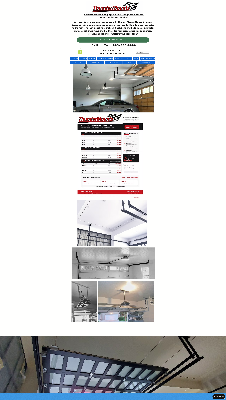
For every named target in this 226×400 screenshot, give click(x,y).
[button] (80, 51)
